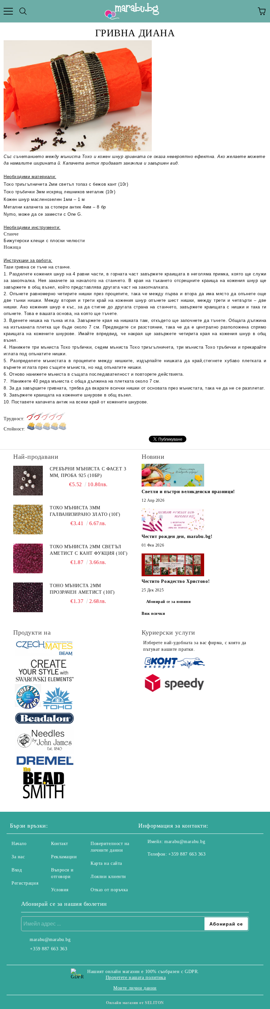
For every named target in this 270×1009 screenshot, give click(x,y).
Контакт (59, 843)
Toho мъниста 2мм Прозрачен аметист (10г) (82, 589)
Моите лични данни (135, 988)
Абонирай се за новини (168, 601)
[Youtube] (176, 867)
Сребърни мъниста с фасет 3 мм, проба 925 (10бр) (88, 472)
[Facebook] (147, 867)
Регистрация (25, 883)
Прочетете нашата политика (136, 977)
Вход (17, 869)
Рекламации (64, 856)
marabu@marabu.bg (184, 841)
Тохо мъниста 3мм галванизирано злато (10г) (85, 511)
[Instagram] (161, 867)
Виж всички (153, 613)
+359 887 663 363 (186, 854)
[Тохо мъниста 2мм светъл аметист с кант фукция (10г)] (28, 558)
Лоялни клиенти (108, 876)
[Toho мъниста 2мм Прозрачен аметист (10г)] (28, 597)
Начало (19, 843)
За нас (18, 856)
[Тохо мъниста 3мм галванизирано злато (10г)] (28, 519)
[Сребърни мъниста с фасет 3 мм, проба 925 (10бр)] (28, 480)
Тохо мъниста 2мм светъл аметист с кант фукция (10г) (88, 550)
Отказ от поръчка (109, 889)
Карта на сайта (106, 863)
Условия (59, 889)
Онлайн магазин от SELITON (135, 1002)
